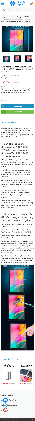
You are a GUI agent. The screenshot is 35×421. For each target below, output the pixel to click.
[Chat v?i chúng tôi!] (5, 400)
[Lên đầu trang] (31, 412)
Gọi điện (18, 111)
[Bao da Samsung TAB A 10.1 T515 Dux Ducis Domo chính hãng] (26, 375)
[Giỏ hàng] (30, 4)
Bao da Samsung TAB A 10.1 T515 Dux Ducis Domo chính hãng (26, 367)
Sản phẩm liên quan (10, 359)
